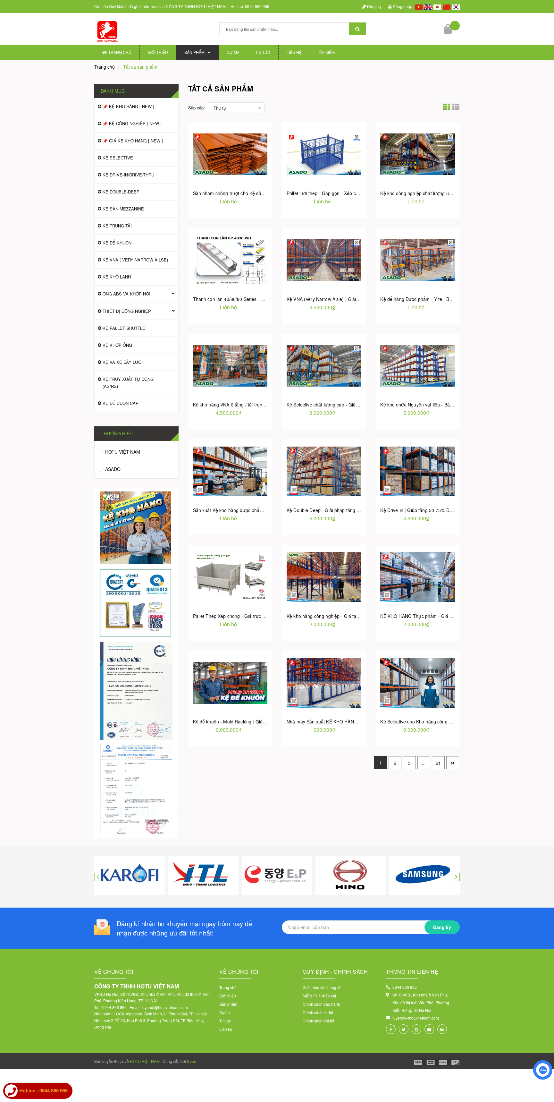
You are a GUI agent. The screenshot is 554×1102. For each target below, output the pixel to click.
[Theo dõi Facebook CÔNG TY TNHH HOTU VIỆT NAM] (391, 1029)
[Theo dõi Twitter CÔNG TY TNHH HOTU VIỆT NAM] (403, 1029)
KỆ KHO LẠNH (117, 277)
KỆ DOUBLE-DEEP (121, 192)
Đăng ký (374, 6)
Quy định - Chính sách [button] (335, 971)
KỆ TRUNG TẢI (117, 226)
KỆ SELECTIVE (118, 158)
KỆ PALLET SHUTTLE (124, 328)
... (424, 763)
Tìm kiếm (326, 52)
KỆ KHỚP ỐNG (117, 345)
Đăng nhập (402, 6)
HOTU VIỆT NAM (122, 451)
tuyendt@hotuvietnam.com (415, 1018)
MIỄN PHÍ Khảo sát (319, 995)
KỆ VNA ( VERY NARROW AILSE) (135, 260)
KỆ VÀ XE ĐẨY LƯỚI (123, 362)
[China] (445, 6)
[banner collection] (136, 663)
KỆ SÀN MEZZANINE (123, 209)
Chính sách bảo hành (321, 1004)
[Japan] (436, 6)
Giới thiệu (158, 52)
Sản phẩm (194, 52)
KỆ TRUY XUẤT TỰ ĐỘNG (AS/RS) (128, 382)
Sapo (191, 1061)
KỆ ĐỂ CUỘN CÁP (120, 403)
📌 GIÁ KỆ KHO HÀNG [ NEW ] (133, 141)
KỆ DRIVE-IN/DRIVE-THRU (128, 175)
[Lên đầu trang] (543, 1091)
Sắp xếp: (196, 108)
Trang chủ (119, 52)
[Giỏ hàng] (448, 29)
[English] (427, 6)
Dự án (233, 52)
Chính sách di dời (318, 1012)
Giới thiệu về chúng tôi (322, 987)
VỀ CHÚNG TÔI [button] (238, 971)
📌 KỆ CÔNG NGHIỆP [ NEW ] (132, 123)
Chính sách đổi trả (318, 1020)
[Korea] (455, 6)
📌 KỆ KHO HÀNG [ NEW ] (128, 106)
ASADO (112, 469)
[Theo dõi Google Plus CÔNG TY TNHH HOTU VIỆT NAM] (416, 1029)
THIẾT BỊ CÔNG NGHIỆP (127, 311)
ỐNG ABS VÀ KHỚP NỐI (126, 294)
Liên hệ (294, 52)
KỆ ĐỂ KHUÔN (117, 243)
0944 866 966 (257, 6)
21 (438, 763)
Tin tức (262, 52)
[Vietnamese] (418, 6)
